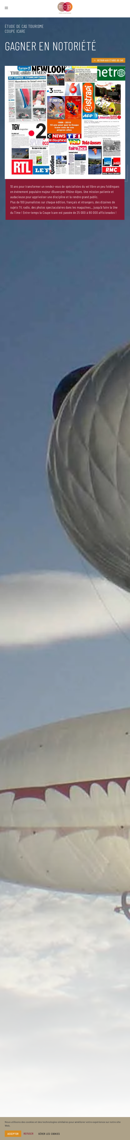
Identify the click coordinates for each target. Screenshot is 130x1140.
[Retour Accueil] (65, 8)
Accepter (13, 1133)
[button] (6, 8)
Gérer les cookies (49, 1133)
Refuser (28, 1133)
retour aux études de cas (110, 60)
